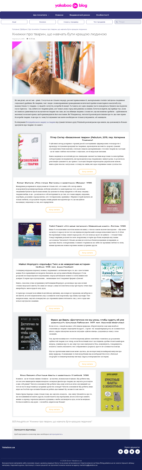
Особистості (102, 15)
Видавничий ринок (80, 15)
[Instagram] (126, 451)
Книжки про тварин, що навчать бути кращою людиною (63, 29)
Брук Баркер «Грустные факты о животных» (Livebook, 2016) (54, 375)
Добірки (23, 29)
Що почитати (40, 15)
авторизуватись (55, 434)
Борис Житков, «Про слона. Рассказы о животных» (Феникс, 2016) (54, 183)
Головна (15, 29)
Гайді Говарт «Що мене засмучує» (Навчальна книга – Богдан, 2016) (87, 226)
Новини (59, 15)
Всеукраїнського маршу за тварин (40, 122)
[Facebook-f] (120, 451)
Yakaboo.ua (8, 447)
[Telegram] (132, 451)
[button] (14, 22)
